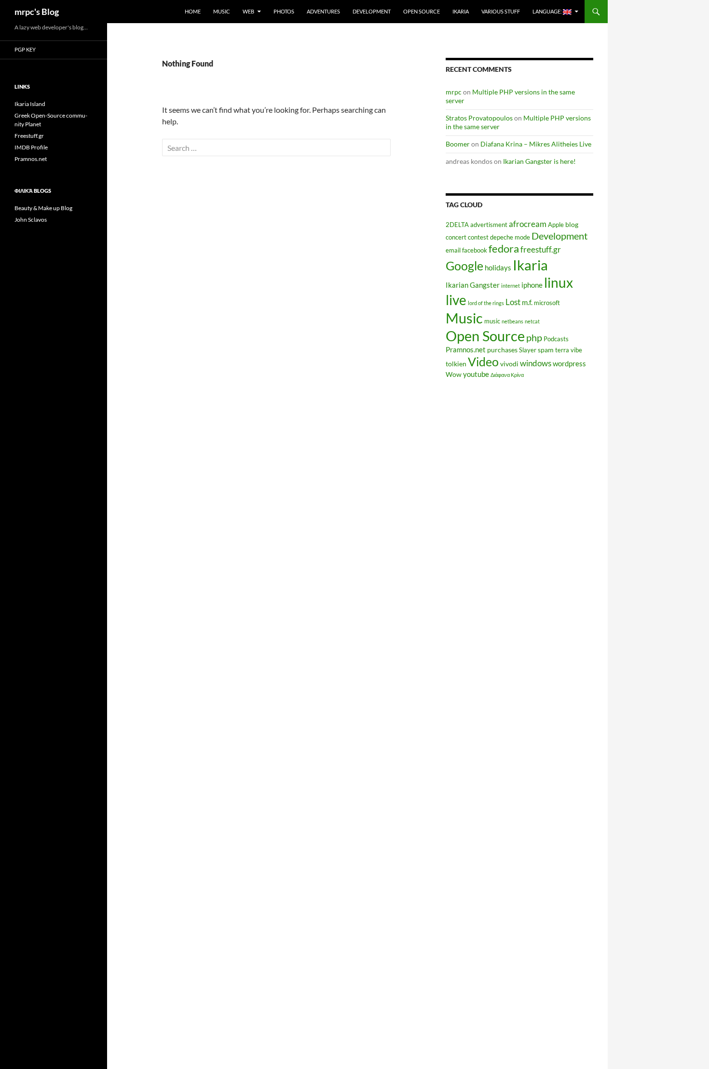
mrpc (454, 92)
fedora (504, 248)
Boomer (458, 144)
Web (248, 11)
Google (464, 265)
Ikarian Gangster (473, 285)
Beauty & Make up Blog (43, 208)
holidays (498, 267)
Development (372, 11)
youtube (476, 374)
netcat (532, 321)
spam (546, 350)
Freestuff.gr (29, 135)
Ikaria (460, 11)
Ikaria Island (29, 103)
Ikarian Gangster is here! (539, 161)
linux (558, 282)
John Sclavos (30, 219)
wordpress (569, 363)
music (492, 321)
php (534, 337)
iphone (532, 285)
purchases (502, 350)
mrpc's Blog (36, 11)
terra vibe (568, 350)
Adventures (323, 11)
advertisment (488, 224)
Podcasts (556, 339)
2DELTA (457, 224)
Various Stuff (500, 11)
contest (478, 237)
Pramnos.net (466, 349)
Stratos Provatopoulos (479, 118)
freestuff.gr (540, 249)
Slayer (527, 350)
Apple (556, 224)
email (453, 250)
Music (221, 11)
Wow (454, 374)
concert (456, 237)
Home (193, 11)
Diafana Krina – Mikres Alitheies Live (535, 144)
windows (535, 363)
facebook (474, 250)
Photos (283, 11)
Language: (547, 11)
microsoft (547, 303)
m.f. (527, 302)
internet (510, 285)
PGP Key (25, 49)
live (456, 300)
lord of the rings (486, 303)
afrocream (527, 224)
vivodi (509, 364)
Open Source (421, 11)
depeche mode (510, 237)
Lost (512, 302)
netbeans (512, 321)
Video (483, 361)
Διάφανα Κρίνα (507, 375)
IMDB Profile (31, 147)
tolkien (456, 364)
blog (571, 224)
